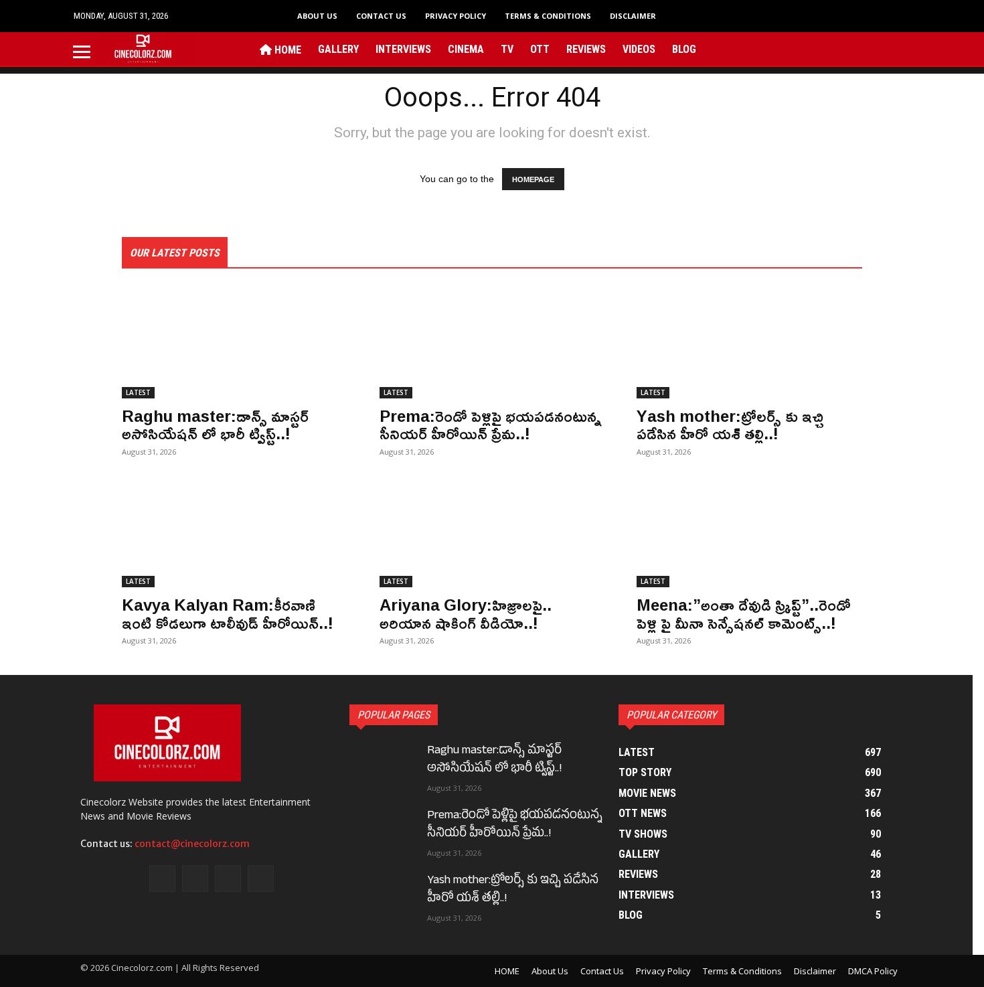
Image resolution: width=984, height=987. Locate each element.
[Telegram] (821, 48)
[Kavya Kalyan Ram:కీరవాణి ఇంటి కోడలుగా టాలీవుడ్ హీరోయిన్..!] (234, 531)
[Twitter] (842, 48)
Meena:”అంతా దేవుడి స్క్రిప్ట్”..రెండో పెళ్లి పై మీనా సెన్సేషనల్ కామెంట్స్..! (744, 613)
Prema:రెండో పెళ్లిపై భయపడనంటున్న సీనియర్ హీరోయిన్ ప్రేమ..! (491, 424)
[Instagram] (801, 48)
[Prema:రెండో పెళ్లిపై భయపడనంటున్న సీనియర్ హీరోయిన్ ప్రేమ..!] (492, 342)
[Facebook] (780, 48)
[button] (893, 15)
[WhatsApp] (862, 48)
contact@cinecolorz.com (192, 844)
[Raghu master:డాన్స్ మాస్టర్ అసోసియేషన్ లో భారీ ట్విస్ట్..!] (234, 342)
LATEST (138, 392)
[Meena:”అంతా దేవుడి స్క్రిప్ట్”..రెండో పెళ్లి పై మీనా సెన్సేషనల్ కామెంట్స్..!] (749, 531)
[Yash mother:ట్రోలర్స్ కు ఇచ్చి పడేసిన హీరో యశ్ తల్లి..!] (749, 342)
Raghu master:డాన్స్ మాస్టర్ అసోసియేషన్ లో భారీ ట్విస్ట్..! (215, 424)
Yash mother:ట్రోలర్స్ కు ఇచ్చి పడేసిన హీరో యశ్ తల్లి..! (730, 424)
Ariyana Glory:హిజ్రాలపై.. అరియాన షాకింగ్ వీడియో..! (466, 613)
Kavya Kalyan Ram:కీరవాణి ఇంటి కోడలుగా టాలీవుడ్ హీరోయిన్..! (227, 613)
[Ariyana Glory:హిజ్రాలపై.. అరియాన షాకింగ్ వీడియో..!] (492, 531)
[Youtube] (883, 48)
